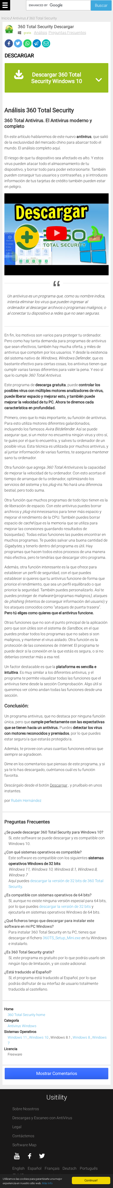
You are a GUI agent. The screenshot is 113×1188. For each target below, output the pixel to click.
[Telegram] (37, 43)
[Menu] (5, 5)
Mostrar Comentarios (56, 1073)
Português (89, 1168)
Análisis (40, 32)
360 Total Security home (26, 1015)
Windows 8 (81, 1037)
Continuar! (91, 1180)
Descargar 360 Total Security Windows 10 (56, 77)
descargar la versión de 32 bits (65, 906)
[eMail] (46, 43)
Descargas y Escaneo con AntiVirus (42, 1118)
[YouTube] (17, 1156)
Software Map (24, 1145)
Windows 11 (18, 1037)
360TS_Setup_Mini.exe (62, 938)
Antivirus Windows (22, 1026)
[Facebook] (9, 43)
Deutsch (70, 1168)
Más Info (47, 1183)
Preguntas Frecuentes (67, 32)
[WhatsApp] (27, 43)
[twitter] (42, 1156)
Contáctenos (23, 1136)
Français (52, 1168)
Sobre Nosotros (25, 1109)
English (18, 1168)
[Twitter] (18, 43)
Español (34, 1168)
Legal (16, 1127)
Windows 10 (38, 1037)
